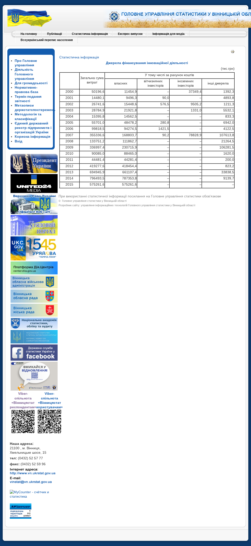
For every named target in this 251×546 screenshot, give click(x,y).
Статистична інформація (79, 57)
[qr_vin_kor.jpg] (23, 433)
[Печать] (233, 52)
